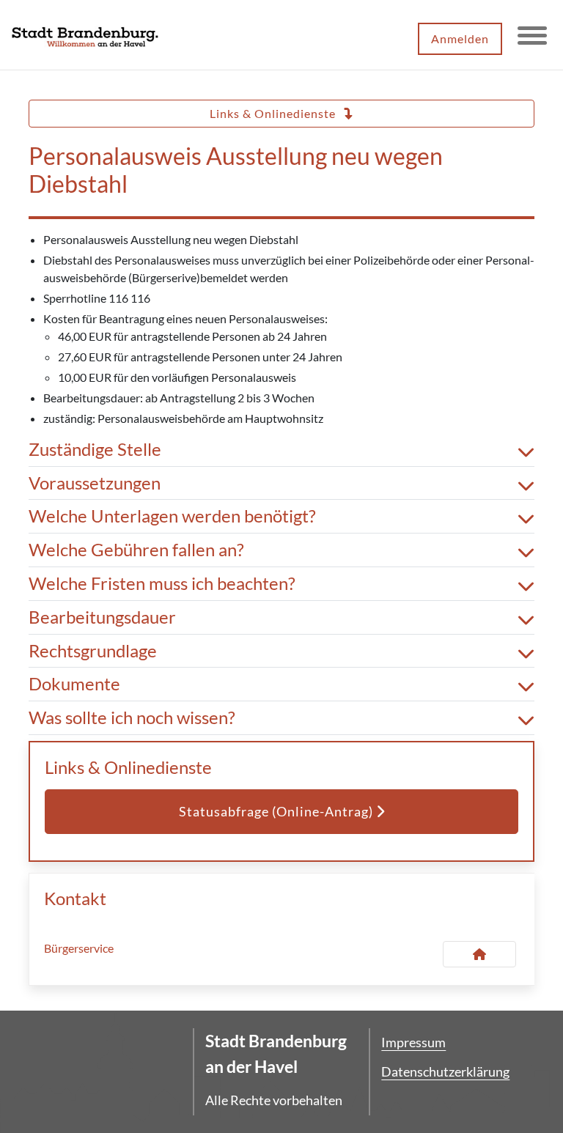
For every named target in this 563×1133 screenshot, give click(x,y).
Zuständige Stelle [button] (95, 449)
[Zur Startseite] (85, 35)
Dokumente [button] (74, 683)
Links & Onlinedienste (274, 113)
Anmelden (460, 38)
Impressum (413, 1042)
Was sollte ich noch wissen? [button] (132, 717)
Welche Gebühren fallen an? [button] (136, 549)
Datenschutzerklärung (445, 1071)
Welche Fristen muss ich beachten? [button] (162, 583)
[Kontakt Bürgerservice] (479, 954)
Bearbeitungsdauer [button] (102, 617)
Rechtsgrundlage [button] (93, 651)
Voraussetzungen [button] (95, 483)
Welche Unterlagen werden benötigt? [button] (172, 516)
